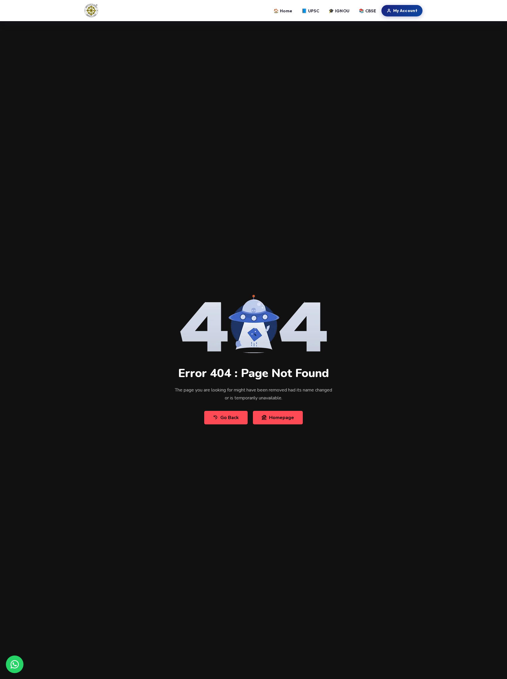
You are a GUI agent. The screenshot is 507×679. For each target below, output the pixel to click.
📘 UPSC (310, 11)
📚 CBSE (367, 11)
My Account (405, 10)
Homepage (281, 417)
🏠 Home (282, 11)
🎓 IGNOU (339, 11)
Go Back (229, 417)
